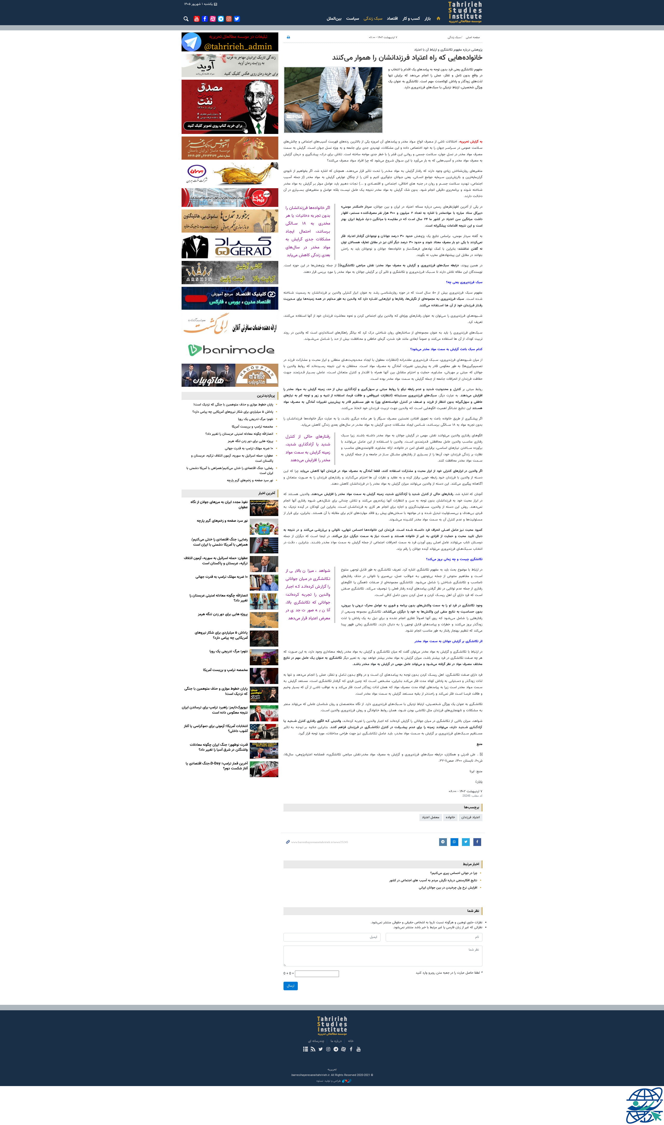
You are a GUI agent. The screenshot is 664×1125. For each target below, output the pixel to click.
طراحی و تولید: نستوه (328, 1081)
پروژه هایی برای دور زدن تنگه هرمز (250, 441)
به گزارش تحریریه (471, 141)
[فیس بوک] (351, 1049)
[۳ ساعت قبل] (264, 545)
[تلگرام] (336, 1049)
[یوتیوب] (358, 1049)
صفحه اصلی (473, 37)
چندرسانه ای (316, 1041)
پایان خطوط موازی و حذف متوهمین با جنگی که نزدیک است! (233, 404)
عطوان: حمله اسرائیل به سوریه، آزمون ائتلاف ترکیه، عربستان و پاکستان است (232, 458)
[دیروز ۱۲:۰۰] (264, 620)
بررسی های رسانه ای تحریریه (434, 12)
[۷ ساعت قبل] (264, 564)
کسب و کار (411, 19)
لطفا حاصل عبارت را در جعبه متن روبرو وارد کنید (449, 973)
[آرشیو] (305, 1049)
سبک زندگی (373, 19)
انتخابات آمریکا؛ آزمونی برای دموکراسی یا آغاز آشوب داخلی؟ (216, 728)
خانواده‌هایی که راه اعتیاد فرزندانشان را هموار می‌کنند (407, 58)
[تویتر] (320, 1049)
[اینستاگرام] (328, 1049)
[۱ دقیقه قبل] (264, 508)
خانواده (450, 817)
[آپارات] (343, 1049)
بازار (428, 19)
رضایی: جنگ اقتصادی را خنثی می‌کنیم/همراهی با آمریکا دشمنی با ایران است (229, 471)
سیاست (352, 19)
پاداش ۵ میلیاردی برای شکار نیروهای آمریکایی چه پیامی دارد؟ (232, 412)
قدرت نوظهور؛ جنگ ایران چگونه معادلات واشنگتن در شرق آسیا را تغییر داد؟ (219, 747)
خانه (351, 1041)
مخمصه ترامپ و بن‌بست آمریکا (252, 426)
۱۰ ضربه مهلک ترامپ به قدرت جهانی (249, 448)
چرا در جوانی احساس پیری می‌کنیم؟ (453, 873)
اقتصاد (392, 19)
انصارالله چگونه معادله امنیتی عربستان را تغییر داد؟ (239, 434)
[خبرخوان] (313, 1049)
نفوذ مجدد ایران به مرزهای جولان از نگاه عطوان (219, 504)
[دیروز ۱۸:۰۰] (264, 583)
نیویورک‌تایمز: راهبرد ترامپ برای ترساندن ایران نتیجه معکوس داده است (215, 710)
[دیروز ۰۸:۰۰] (264, 639)
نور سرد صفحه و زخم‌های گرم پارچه (250, 480)
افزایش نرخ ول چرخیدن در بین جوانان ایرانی (448, 887)
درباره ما (336, 1041)
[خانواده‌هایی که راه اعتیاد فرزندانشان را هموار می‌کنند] (333, 100)
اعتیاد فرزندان (470, 817)
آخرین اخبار (266, 493)
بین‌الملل (334, 19)
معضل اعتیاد (430, 817)
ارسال (290, 985)
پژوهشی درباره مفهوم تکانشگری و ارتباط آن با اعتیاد (448, 49)
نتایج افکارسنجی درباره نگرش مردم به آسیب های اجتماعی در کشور (433, 880)
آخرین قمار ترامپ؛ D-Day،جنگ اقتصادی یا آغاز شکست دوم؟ (217, 766)
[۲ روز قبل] (264, 657)
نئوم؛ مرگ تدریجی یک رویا (255, 419)
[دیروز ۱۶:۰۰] (264, 601)
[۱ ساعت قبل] (264, 527)
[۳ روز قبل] (264, 751)
